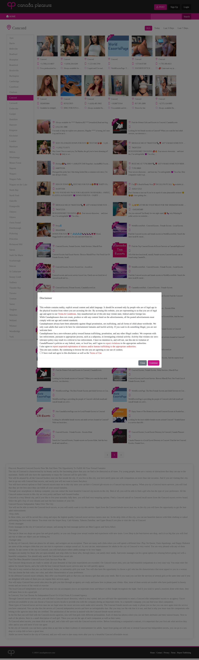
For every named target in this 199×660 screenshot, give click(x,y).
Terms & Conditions (67, 314)
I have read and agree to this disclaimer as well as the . (72, 353)
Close (142, 363)
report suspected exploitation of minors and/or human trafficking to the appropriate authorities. (94, 346)
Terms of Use (96, 353)
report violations (113, 343)
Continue (154, 363)
